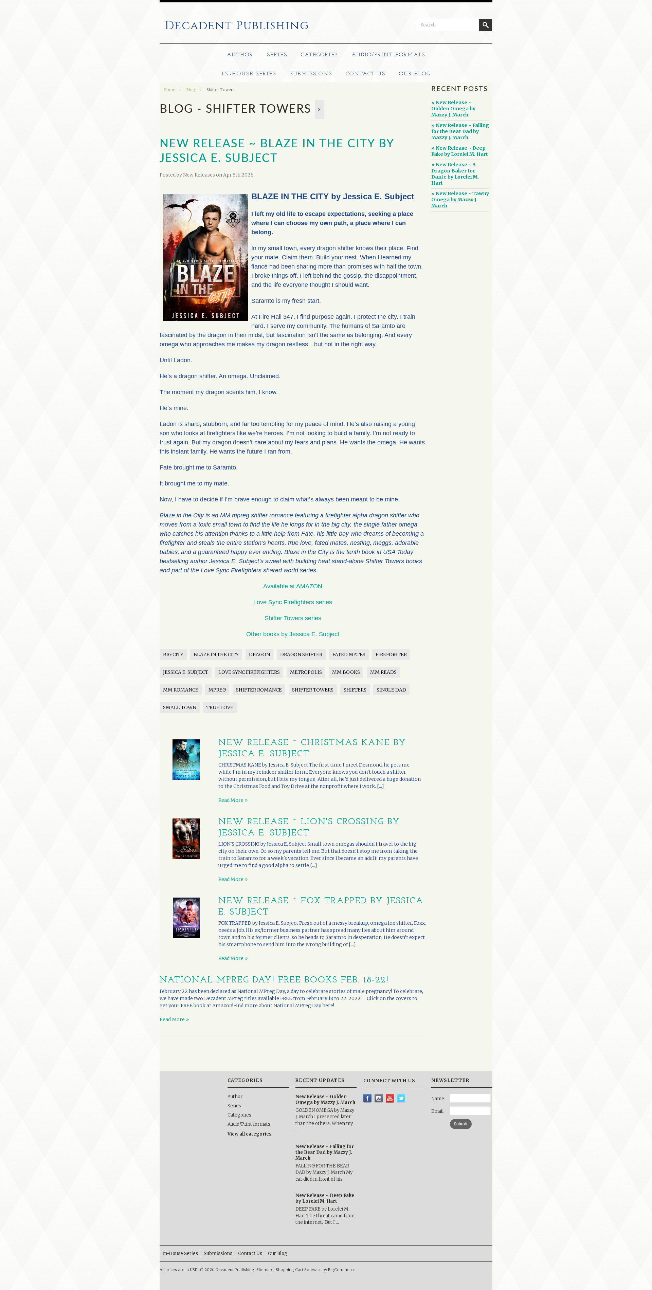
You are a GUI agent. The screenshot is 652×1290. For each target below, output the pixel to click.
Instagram (379, 1098)
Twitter (401, 1098)
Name (437, 1099)
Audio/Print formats (388, 55)
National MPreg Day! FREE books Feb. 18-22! (274, 980)
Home (169, 89)
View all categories (250, 1134)
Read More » (233, 800)
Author (240, 55)
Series (277, 55)
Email (437, 1111)
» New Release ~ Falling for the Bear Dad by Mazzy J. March (460, 131)
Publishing (237, 26)
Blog (190, 89)
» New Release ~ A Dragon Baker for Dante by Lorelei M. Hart (455, 174)
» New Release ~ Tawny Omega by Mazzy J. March (460, 199)
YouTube (390, 1098)
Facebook (367, 1098)
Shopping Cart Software (299, 1269)
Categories (319, 55)
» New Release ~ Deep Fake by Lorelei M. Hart (459, 151)
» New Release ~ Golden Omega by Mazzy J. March (453, 108)
